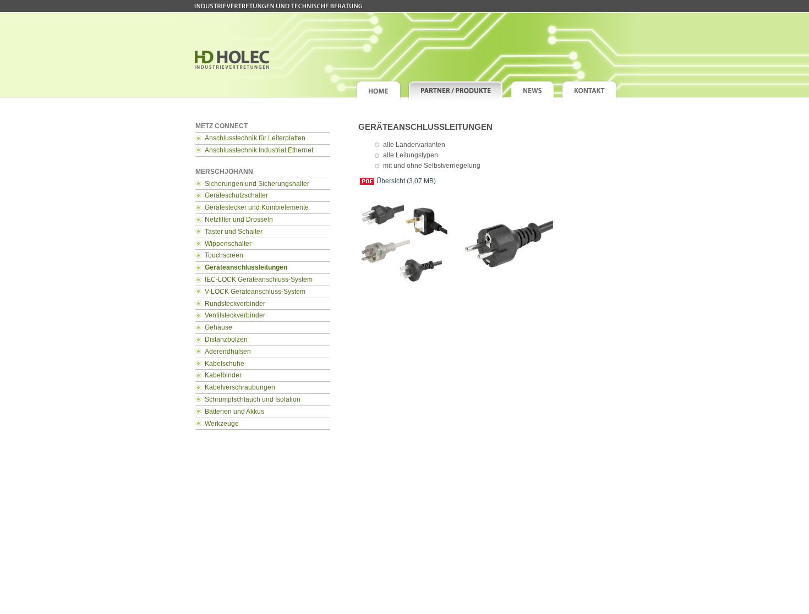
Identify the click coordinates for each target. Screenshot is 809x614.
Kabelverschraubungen (240, 387)
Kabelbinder (223, 375)
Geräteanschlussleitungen (246, 267)
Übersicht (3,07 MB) (406, 181)
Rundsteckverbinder (235, 304)
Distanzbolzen (226, 339)
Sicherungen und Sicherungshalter (257, 184)
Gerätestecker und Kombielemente (257, 207)
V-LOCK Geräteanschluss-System (255, 291)
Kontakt (589, 91)
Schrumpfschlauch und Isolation (252, 399)
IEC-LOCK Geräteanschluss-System (259, 279)
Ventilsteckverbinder (235, 315)
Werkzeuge (222, 423)
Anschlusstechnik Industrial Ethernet (259, 150)
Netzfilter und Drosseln (239, 219)
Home (378, 91)
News (532, 91)
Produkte (456, 91)
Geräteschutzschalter (236, 195)
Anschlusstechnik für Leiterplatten (255, 138)
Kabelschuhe (224, 364)
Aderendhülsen (228, 351)
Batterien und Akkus (234, 411)
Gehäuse (218, 327)
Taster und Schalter (234, 231)
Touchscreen (224, 255)
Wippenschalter (228, 244)
